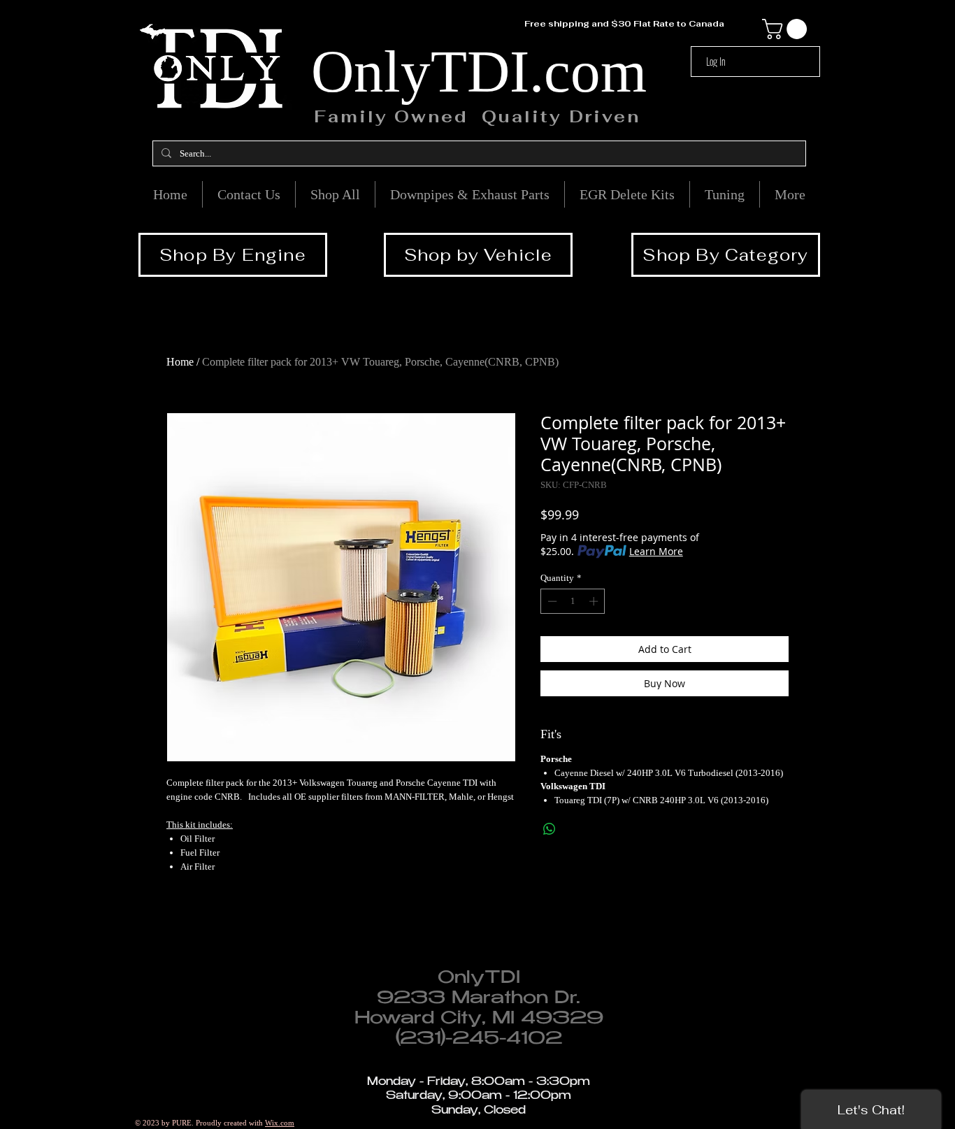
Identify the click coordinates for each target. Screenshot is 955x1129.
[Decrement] (551, 601)
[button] (787, 29)
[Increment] (595, 601)
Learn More (656, 551)
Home (180, 362)
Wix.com (279, 1123)
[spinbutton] (573, 601)
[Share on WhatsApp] (549, 829)
